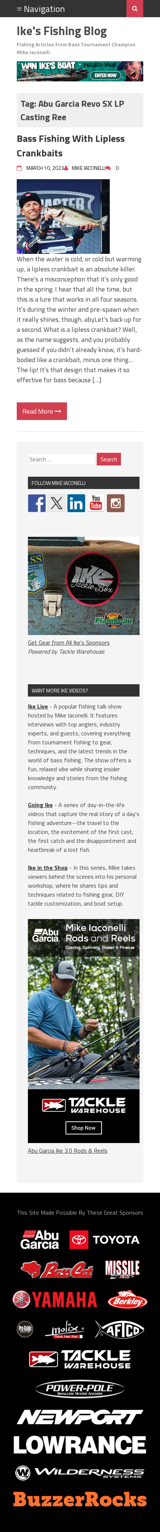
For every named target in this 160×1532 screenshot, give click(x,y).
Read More (38, 411)
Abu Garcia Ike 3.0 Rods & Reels (68, 1150)
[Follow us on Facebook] (37, 503)
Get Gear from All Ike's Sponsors (69, 642)
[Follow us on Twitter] (56, 503)
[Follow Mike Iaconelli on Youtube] (96, 503)
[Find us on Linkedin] (76, 503)
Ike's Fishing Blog (62, 31)
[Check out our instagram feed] (116, 503)
